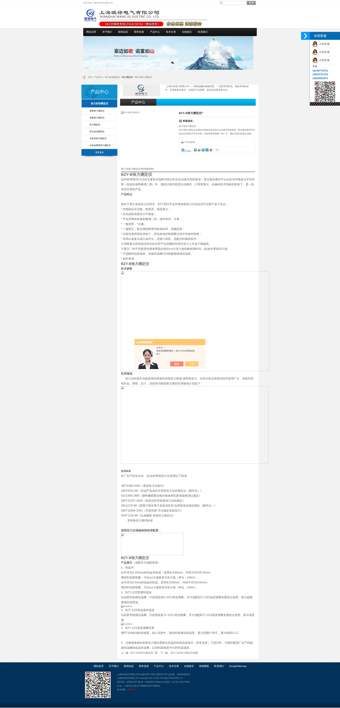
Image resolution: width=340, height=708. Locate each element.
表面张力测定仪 (97, 117)
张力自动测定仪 (112, 77)
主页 (90, 77)
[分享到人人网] (207, 150)
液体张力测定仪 (97, 111)
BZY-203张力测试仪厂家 (144, 652)
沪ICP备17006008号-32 (171, 678)
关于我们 (107, 32)
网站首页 (91, 32)
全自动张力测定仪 (98, 138)
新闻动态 (123, 32)
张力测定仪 (95, 124)
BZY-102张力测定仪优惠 (184, 652)
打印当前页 (190, 142)
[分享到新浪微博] (199, 150)
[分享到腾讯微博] (203, 150)
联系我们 (203, 32)
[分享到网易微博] (211, 150)
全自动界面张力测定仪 (100, 145)
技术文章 (171, 32)
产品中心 (155, 32)
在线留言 (187, 32)
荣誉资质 (139, 32)
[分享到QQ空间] (195, 150)
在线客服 (324, 43)
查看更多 (99, 152)
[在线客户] (305, 36)
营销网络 (204, 666)
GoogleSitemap (237, 666)
